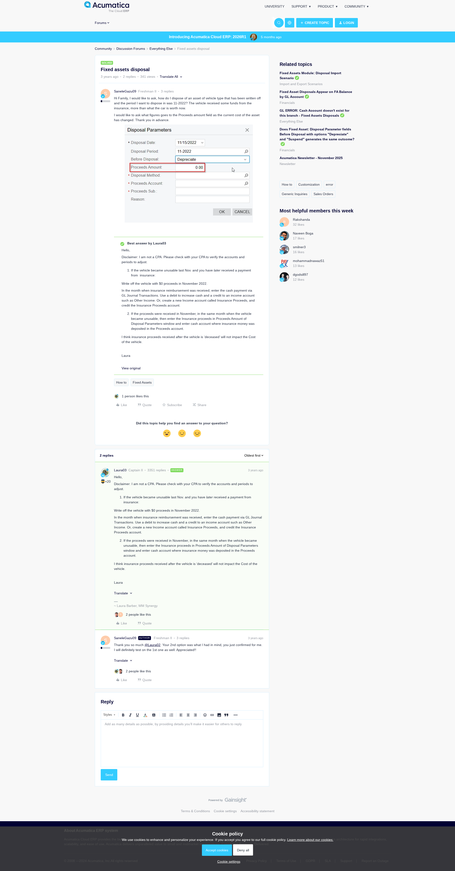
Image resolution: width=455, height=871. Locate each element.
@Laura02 (152, 645)
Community (355, 6)
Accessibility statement (257, 811)
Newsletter (288, 164)
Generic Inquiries (294, 194)
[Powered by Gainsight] (228, 801)
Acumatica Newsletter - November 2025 (311, 158)
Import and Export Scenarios (301, 84)
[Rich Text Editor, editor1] (182, 743)
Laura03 (120, 470)
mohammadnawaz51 (308, 261)
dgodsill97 (300, 274)
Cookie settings (225, 811)
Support (299, 6)
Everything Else (161, 48)
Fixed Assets (142, 382)
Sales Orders (323, 194)
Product (326, 6)
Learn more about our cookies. (310, 840)
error (329, 184)
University (274, 6)
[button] (314, 23)
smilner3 (299, 247)
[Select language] (289, 23)
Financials (287, 103)
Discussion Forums (130, 48)
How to (121, 382)
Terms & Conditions (195, 811)
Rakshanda (301, 219)
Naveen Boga (303, 233)
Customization (309, 184)
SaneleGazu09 (125, 91)
